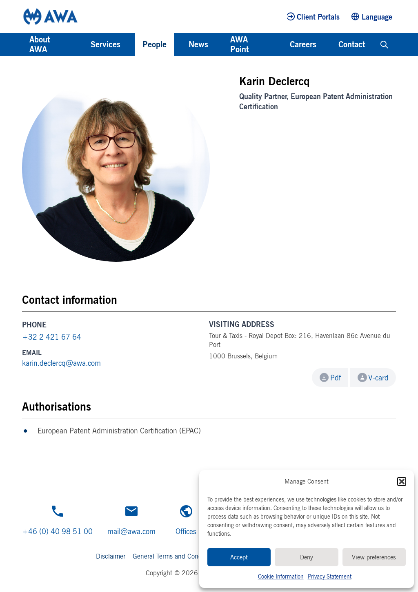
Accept (239, 557)
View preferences (374, 557)
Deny (306, 557)
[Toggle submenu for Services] (131, 44)
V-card (378, 377)
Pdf (335, 377)
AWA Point (239, 44)
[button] (402, 481)
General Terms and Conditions (175, 556)
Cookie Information (281, 576)
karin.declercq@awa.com (61, 362)
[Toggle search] (384, 44)
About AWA (39, 44)
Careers (303, 44)
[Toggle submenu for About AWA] (79, 44)
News (198, 44)
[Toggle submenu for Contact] (376, 44)
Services (105, 44)
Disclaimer (110, 556)
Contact (351, 44)
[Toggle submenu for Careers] (327, 44)
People (154, 44)
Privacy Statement (329, 576)
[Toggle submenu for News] (219, 44)
